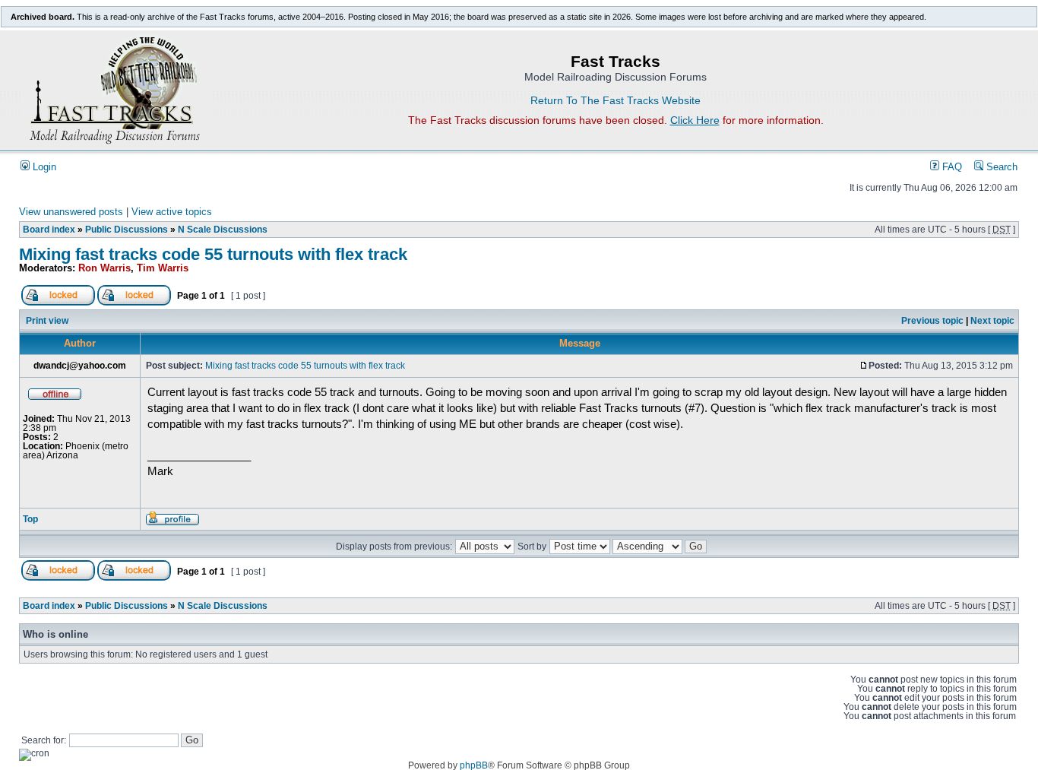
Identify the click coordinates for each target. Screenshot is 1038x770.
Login (43, 167)
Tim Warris (162, 268)
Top (30, 519)
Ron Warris (104, 268)
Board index (49, 229)
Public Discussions (126, 229)
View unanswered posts (71, 212)
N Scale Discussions (222, 229)
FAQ (950, 167)
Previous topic (932, 320)
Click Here (695, 120)
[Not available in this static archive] (58, 302)
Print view (47, 320)
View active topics (171, 212)
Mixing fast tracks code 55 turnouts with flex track (213, 254)
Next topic (992, 320)
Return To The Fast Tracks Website (615, 100)
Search (1000, 167)
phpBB (474, 765)
